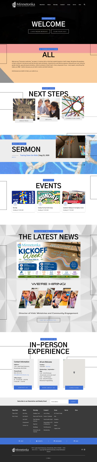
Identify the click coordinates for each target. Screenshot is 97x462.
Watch (14, 157)
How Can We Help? (48, 419)
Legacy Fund (57, 428)
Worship (55, 4)
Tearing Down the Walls (29, 155)
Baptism (35, 424)
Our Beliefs (25, 416)
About (49, 4)
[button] (74, 372)
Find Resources (47, 427)
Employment (26, 422)
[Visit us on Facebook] (82, 449)
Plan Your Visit (60, 31)
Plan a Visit (15, 413)
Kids (55, 416)
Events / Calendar (48, 416)
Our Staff (25, 419)
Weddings (35, 427)
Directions (74, 388)
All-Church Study (58, 413)
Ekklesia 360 (48, 458)
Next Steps (15, 416)
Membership (47, 430)
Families (56, 422)
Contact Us (23, 387)
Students (56, 419)
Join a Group (46, 413)
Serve (74, 4)
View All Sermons (74, 165)
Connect (62, 4)
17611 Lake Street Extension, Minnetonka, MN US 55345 (46, 448)
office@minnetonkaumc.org (21, 375)
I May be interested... (48, 320)
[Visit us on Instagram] (84, 449)
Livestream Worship (39, 31)
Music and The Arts (37, 416)
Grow (68, 4)
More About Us (48, 387)
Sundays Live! (36, 413)
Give (80, 4)
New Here (42, 4)
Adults (55, 425)
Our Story (25, 413)
